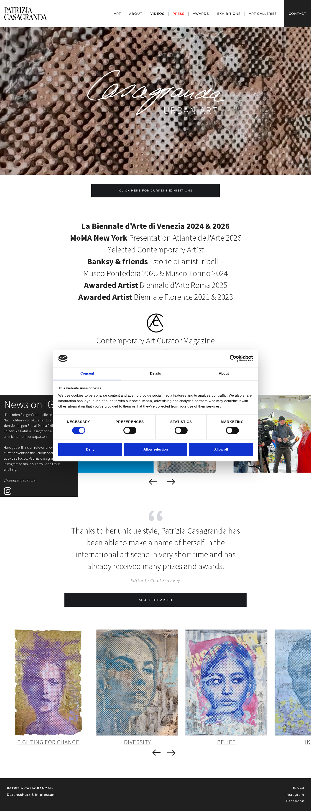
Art (117, 14)
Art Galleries (263, 14)
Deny (90, 449)
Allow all (221, 449)
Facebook (295, 801)
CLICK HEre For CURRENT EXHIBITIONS (155, 190)
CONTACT (297, 14)
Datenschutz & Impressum (31, 795)
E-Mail (298, 788)
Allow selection (155, 449)
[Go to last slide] (153, 482)
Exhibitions (229, 14)
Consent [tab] (87, 373)
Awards (201, 14)
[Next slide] (171, 482)
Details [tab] (155, 373)
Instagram (295, 795)
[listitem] (48, 689)
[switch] (129, 430)
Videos (157, 14)
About (135, 14)
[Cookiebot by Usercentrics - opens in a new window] (233, 358)
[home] (52, 13)
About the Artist (156, 600)
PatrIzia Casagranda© (30, 788)
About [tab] (224, 373)
